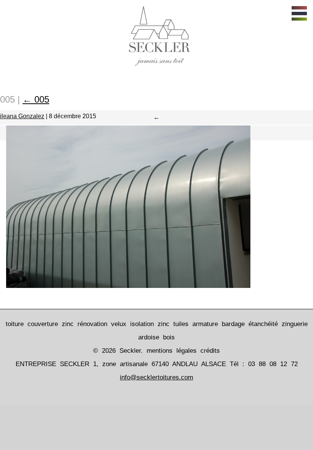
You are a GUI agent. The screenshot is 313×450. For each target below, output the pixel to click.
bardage (233, 324)
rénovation (92, 324)
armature (205, 324)
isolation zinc (149, 324)
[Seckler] (157, 68)
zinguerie (295, 324)
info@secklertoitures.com (156, 377)
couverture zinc (50, 324)
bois (169, 337)
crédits (210, 350)
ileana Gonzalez (22, 116)
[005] (128, 285)
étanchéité (263, 324)
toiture (15, 324)
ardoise (148, 337)
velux (118, 324)
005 (36, 99)
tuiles (181, 324)
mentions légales (172, 350)
